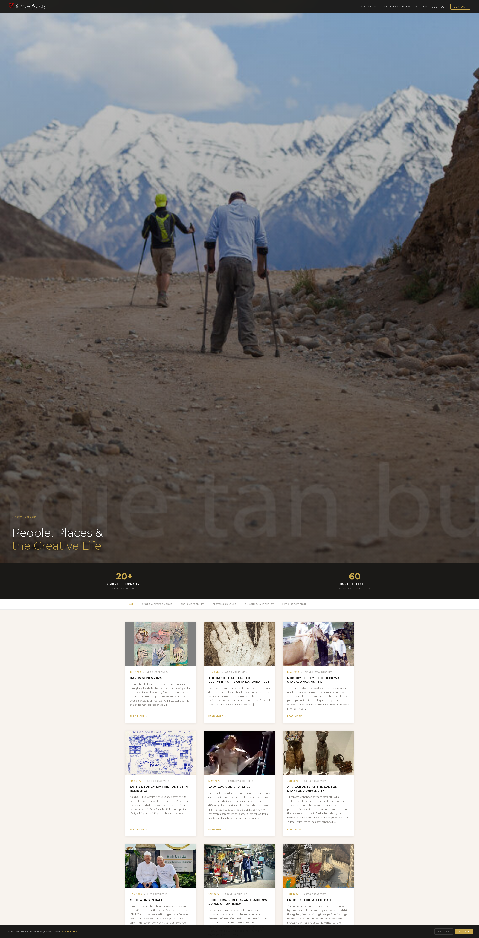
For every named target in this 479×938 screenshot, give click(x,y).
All (131, 604)
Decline (443, 931)
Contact (460, 6)
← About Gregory (24, 517)
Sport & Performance (157, 604)
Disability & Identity (259, 604)
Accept (464, 931)
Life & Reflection (294, 604)
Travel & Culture (224, 604)
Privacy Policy (69, 931)
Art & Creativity (192, 604)
